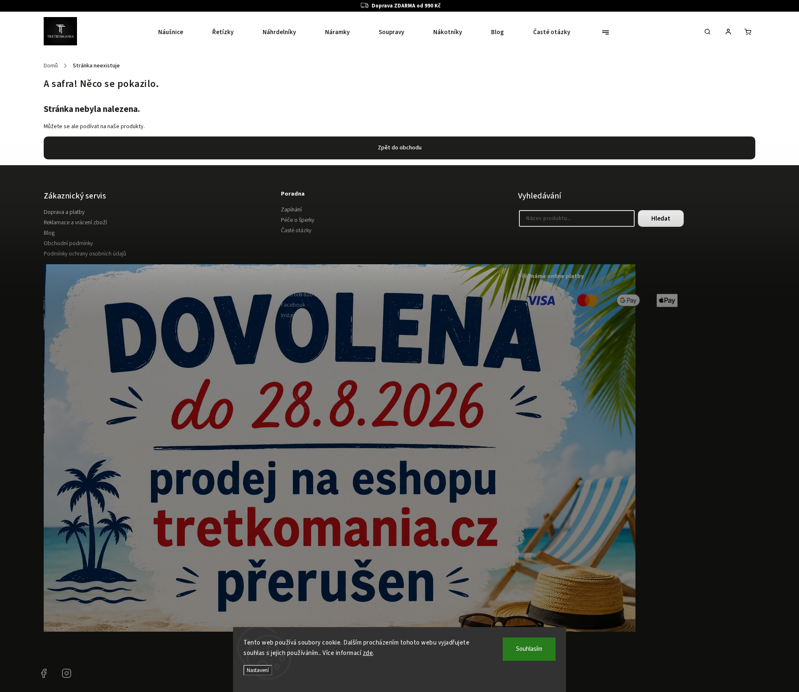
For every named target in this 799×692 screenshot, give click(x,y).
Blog (49, 233)
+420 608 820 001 (302, 294)
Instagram (292, 315)
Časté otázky (296, 230)
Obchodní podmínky (68, 243)
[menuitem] (178, 32)
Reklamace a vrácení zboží (75, 222)
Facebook (293, 305)
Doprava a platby (64, 212)
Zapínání (291, 210)
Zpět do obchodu (400, 148)
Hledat (660, 218)
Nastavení (258, 670)
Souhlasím (529, 649)
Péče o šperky (297, 220)
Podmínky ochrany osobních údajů (85, 254)
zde (368, 653)
